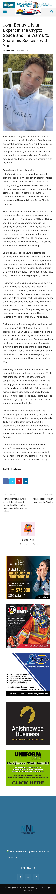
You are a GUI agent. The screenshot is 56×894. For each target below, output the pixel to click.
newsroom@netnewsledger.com (33, 857)
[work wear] (28, 626)
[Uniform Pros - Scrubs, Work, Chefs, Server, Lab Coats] (28, 768)
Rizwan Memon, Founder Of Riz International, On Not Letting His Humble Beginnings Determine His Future (15, 505)
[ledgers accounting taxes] (28, 674)
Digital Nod (9, 51)
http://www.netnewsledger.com (28, 544)
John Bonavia (16, 469)
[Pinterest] (19, 481)
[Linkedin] (25, 481)
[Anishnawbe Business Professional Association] (28, 723)
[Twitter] (12, 481)
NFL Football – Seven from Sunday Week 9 (43, 500)
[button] (4, 12)
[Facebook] (6, 481)
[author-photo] (28, 535)
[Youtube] (36, 877)
